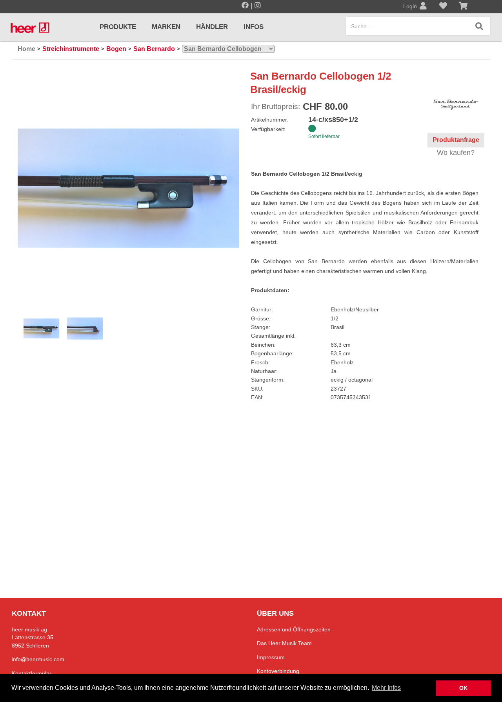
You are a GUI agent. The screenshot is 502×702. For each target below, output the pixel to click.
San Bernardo (154, 48)
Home (26, 48)
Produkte (118, 27)
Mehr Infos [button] (386, 687)
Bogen (116, 48)
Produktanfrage (456, 139)
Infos (254, 27)
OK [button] (463, 688)
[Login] (423, 7)
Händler (212, 27)
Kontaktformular (31, 673)
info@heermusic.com (38, 659)
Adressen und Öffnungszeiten (294, 629)
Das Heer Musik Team (284, 643)
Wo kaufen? (456, 152)
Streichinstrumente (70, 48)
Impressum (271, 657)
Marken (166, 27)
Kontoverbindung (278, 671)
